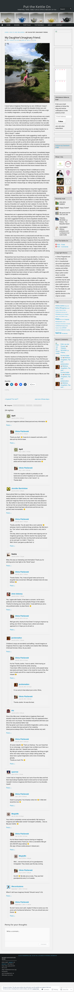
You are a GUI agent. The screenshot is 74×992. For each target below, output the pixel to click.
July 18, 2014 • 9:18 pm (17, 816)
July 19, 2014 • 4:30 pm (25, 872)
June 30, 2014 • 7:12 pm (17, 556)
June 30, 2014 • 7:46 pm (21, 434)
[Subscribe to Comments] (56, 247)
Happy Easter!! (64, 208)
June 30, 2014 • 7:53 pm (21, 521)
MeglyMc (15, 813)
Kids (57, 318)
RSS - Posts (61, 244)
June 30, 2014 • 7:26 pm (17, 596)
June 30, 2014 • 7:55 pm (21, 574)
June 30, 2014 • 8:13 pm (25, 687)
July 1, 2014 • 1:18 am (24, 451)
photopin (4, 964)
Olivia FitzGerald (22, 431)
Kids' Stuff (29, 405)
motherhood (58, 326)
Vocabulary (65, 333)
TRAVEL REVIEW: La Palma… (65, 350)
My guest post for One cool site (64, 214)
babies (62, 306)
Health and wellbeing (17, 32)
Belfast (57, 308)
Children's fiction (62, 310)
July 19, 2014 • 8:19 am (21, 836)
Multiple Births (65, 325)
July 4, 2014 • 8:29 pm (21, 796)
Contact (59, 25)
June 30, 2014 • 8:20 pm (25, 699)
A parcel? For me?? (12, 399)
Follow (60, 121)
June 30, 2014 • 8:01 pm (21, 618)
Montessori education (65, 323)
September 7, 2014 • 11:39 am (23, 904)
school (64, 328)
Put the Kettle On (37, 7)
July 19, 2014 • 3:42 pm (25, 858)
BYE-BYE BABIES (62, 203)
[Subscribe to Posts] (56, 244)
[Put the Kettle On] (37, 17)
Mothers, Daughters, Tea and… (65, 360)
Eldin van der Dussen (65, 345)
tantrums (63, 330)
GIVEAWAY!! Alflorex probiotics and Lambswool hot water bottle (64, 231)
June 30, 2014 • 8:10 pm (21, 660)
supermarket (58, 330)
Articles (57, 306)
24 (34, 40)
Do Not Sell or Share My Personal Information (44, 955)
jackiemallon (16, 637)
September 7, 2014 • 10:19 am (19, 889)
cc (7, 964)
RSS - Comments (62, 247)
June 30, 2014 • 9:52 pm (17, 713)
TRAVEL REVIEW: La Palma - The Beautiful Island (64, 221)
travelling (68, 330)
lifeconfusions (17, 886)
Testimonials (39, 25)
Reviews (16, 25)
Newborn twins (58, 328)
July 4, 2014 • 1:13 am (17, 774)
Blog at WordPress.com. (24, 955)
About (50, 25)
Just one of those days (42, 399)
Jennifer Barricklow (19, 488)
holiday (56, 316)
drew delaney (17, 593)
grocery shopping (64, 314)
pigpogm (11, 962)
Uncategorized (37, 405)
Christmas (58, 312)
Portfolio (27, 25)
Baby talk (67, 306)
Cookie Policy (35, 989)
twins (58, 333)
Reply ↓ (8, 425)
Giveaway (58, 314)
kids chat (62, 319)
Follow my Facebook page (62, 146)
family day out (64, 312)
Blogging (63, 308)
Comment (43, 944)
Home (8, 25)
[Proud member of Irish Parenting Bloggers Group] (60, 91)
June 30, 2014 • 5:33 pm (17, 418)
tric (12, 710)
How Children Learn (63, 316)
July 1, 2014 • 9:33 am (24, 470)
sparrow (14, 772)
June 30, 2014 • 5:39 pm (17, 491)
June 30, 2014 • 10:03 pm (21, 741)
